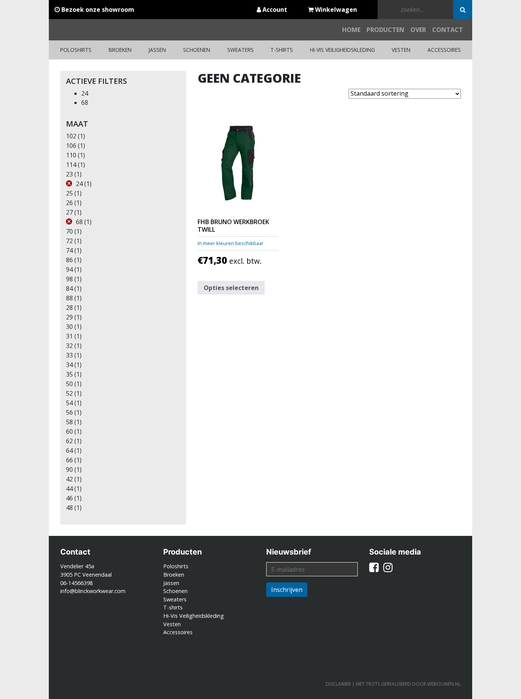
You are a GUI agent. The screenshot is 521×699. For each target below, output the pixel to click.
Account (274, 9)
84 (69, 288)
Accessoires (444, 49)
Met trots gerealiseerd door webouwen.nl (408, 684)
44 (69, 488)
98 (69, 279)
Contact (447, 30)
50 (69, 384)
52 (69, 393)
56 (69, 412)
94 (69, 269)
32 (69, 345)
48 (69, 507)
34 (69, 365)
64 (69, 450)
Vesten (401, 49)
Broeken (120, 49)
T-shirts (281, 49)
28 (69, 307)
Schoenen (196, 49)
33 (69, 355)
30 (69, 326)
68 (84, 102)
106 (71, 145)
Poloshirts (76, 49)
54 (69, 403)
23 (69, 174)
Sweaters (240, 49)
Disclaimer (338, 684)
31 (69, 336)
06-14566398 (76, 583)
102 (71, 136)
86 (69, 260)
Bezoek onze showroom (97, 9)
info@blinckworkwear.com (92, 591)
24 (84, 93)
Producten (385, 30)
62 (69, 441)
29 (69, 317)
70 (69, 231)
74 (69, 250)
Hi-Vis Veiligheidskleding (342, 49)
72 (69, 241)
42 (69, 479)
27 (69, 212)
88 (69, 298)
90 (69, 469)
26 (69, 203)
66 (69, 460)
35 (69, 374)
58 (69, 422)
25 (69, 193)
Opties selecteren (231, 288)
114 (71, 164)
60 (69, 431)
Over (418, 30)
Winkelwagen (335, 9)
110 (71, 155)
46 (69, 498)
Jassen (157, 49)
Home (351, 30)
